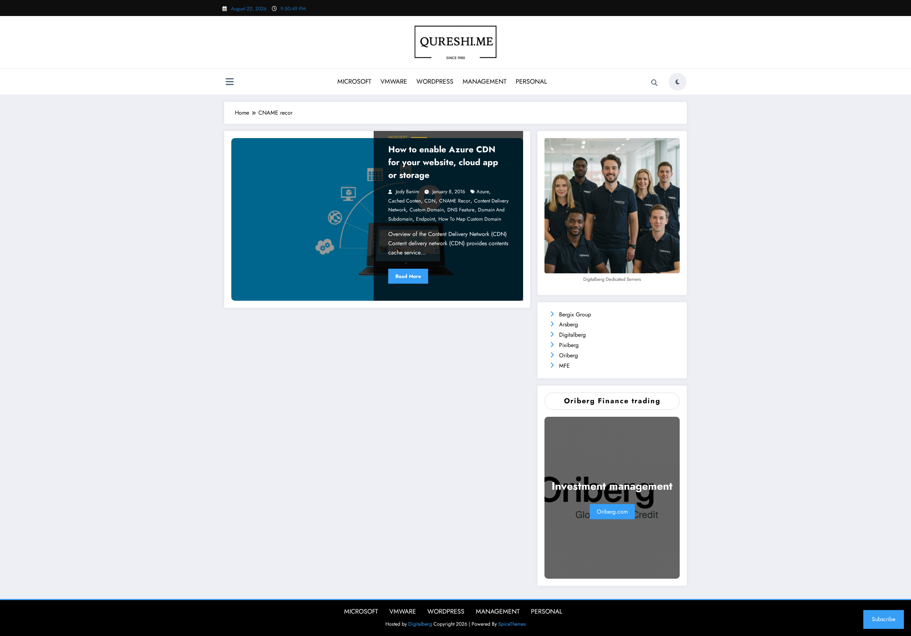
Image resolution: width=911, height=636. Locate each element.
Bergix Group (575, 314)
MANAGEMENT (484, 81)
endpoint (425, 218)
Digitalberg (572, 335)
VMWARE (393, 81)
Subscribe (883, 619)
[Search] (654, 83)
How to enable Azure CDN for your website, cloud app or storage (443, 162)
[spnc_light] (677, 82)
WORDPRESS (434, 81)
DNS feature (460, 209)
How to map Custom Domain (469, 218)
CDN (430, 200)
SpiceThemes (512, 623)
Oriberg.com (612, 512)
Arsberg (568, 324)
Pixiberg (569, 345)
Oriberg (568, 355)
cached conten (404, 200)
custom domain (427, 209)
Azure (482, 191)
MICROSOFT (354, 81)
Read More (408, 276)
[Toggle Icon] (229, 82)
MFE (564, 366)
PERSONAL (531, 81)
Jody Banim (407, 191)
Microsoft (397, 137)
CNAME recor (454, 200)
